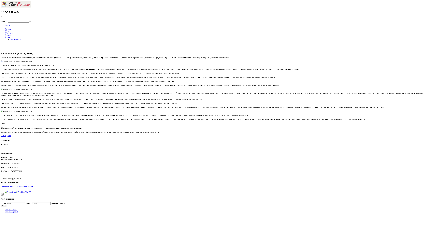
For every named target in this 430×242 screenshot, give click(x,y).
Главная (8, 29)
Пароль (28, 203)
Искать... (4, 21)
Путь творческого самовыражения (14, 186)
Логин (3, 203)
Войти (7, 25)
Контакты (9, 33)
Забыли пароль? (11, 212)
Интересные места (17, 39)
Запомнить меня (57, 203)
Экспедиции (10, 37)
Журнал (8, 35)
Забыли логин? (11, 210)
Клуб (7, 31)
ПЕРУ (30, 186)
